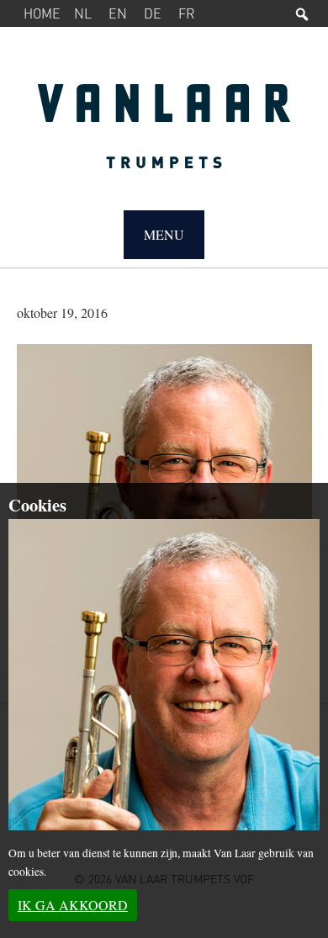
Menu (164, 234)
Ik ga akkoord (73, 905)
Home (42, 13)
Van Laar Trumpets (164, 134)
